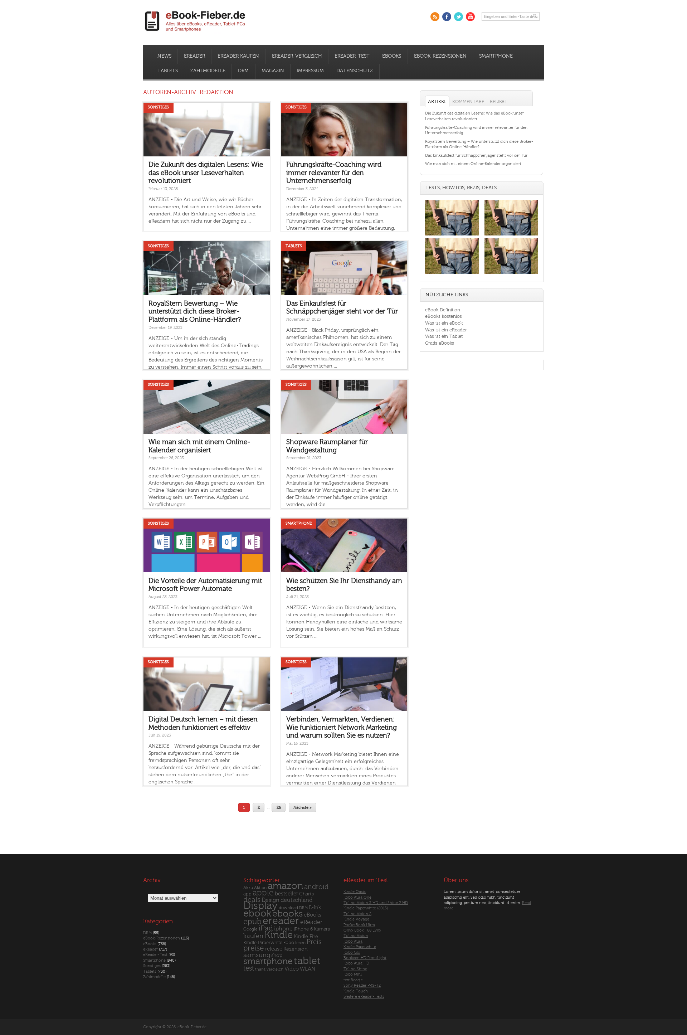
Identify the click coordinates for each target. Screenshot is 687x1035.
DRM (243, 71)
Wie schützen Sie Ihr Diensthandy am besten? (344, 585)
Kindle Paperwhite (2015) (366, 908)
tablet (307, 961)
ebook (257, 913)
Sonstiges (158, 107)
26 (279, 807)
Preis (314, 942)
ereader (281, 921)
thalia (260, 969)
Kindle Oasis (355, 891)
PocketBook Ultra (359, 925)
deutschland (296, 900)
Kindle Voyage (356, 919)
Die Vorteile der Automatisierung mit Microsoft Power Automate (205, 585)
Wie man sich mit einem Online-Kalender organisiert (199, 446)
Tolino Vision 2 (357, 914)
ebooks (287, 913)
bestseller (286, 894)
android (316, 887)
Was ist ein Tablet (444, 336)
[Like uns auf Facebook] (447, 16)
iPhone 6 (303, 929)
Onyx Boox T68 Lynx (362, 930)
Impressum (310, 71)
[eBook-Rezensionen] (452, 274)
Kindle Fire (306, 936)
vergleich (275, 969)
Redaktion (216, 92)
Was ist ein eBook (444, 323)
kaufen (253, 936)
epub (252, 921)
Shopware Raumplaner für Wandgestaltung (327, 446)
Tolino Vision (356, 935)
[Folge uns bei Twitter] (458, 16)
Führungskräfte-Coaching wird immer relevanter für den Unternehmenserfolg (333, 173)
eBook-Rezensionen (440, 56)
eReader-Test (352, 56)
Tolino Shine (355, 969)
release (273, 949)
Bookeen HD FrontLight (365, 958)
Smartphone (496, 56)
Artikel (437, 101)
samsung (256, 955)
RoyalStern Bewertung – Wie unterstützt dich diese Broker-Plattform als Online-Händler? (194, 312)
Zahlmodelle (207, 71)
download (288, 907)
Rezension (295, 949)
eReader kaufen (238, 56)
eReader (194, 56)
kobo (288, 942)
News (164, 56)
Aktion (260, 887)
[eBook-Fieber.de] (195, 32)
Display (260, 906)
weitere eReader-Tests (364, 996)
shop (276, 955)
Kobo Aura (353, 941)
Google (250, 929)
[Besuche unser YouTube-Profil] (470, 16)
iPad (266, 928)
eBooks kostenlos (443, 316)
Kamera (322, 929)
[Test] (452, 235)
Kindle (278, 935)
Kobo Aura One (357, 897)
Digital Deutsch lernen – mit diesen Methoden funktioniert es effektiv (203, 723)
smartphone (268, 961)
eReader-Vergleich (297, 56)
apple (263, 893)
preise (253, 948)
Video (291, 969)
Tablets (167, 71)
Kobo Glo (352, 952)
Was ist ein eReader (446, 329)
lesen (300, 942)
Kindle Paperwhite (262, 942)
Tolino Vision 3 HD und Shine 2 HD (376, 902)
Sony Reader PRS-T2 (362, 985)
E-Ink (315, 907)
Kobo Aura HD (356, 963)
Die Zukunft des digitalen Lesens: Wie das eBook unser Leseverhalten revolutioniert (205, 173)
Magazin (273, 71)
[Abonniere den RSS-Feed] (435, 16)
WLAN (307, 969)
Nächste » (302, 807)
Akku (248, 887)
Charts (306, 894)
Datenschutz (354, 71)
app (247, 893)
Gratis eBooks (439, 343)
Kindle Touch (356, 991)
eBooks (391, 56)
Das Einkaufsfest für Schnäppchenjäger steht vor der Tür (342, 308)
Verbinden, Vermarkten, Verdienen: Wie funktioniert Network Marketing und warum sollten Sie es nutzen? (341, 727)
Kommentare (468, 101)
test (248, 968)
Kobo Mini (353, 974)
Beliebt (498, 101)
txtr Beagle (353, 980)
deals (251, 900)
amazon (285, 885)
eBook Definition (442, 309)
